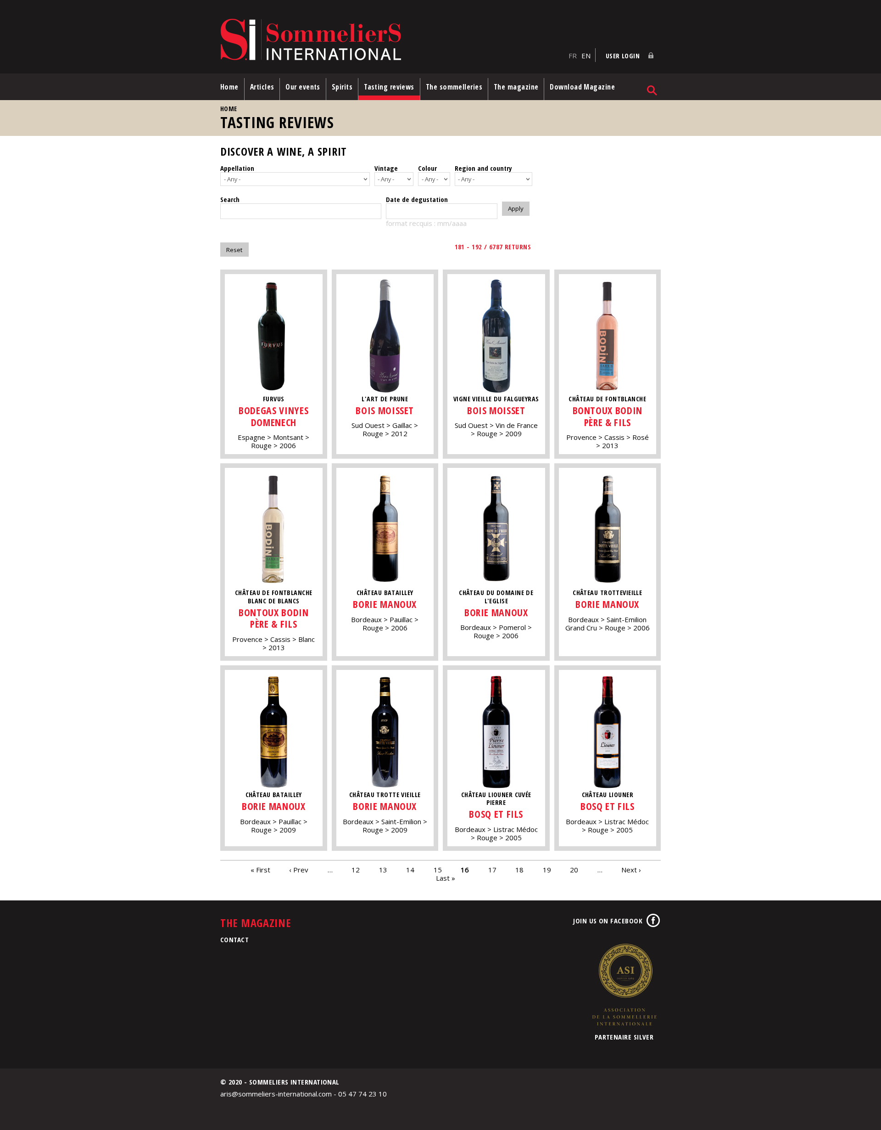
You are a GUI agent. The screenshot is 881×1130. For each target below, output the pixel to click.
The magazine (516, 87)
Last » (445, 877)
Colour (427, 168)
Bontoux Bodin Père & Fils (607, 416)
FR (573, 55)
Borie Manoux (385, 604)
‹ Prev (298, 869)
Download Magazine (582, 87)
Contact (234, 939)
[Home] (392, 40)
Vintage (386, 168)
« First (260, 869)
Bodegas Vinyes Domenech (273, 416)
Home (229, 87)
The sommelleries (454, 87)
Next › (631, 869)
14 (410, 869)
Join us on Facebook (607, 920)
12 (355, 869)
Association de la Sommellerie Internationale (624, 984)
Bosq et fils (496, 814)
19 (547, 869)
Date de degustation (417, 199)
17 (492, 869)
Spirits (342, 87)
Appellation (237, 168)
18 (519, 869)
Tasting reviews (389, 87)
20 (574, 869)
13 (383, 869)
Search (230, 199)
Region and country (483, 168)
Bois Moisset (385, 410)
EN (586, 55)
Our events (302, 87)
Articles (262, 87)
